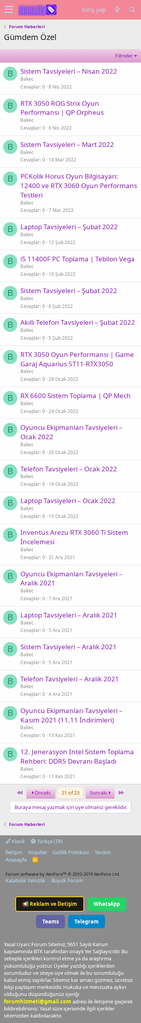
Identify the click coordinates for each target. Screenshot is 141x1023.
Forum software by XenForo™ (62, 874)
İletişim (13, 852)
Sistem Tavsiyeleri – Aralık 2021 (68, 646)
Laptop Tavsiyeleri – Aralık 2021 (69, 614)
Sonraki (99, 792)
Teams (50, 921)
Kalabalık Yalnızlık (25, 880)
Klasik (18, 841)
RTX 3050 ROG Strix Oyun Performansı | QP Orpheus (62, 108)
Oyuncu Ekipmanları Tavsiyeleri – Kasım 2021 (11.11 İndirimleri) (71, 715)
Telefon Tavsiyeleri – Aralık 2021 (69, 678)
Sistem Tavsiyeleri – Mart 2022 (67, 144)
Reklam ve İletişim (49, 903)
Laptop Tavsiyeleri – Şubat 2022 (69, 226)
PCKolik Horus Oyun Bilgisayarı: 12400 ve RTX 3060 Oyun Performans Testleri (78, 185)
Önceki (42, 792)
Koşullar (37, 852)
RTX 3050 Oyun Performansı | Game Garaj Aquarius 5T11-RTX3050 (77, 359)
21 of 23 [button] (70, 792)
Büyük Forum (67, 880)
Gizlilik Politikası (70, 852)
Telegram (86, 921)
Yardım (103, 852)
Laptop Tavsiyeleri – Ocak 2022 (68, 500)
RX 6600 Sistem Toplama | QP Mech (75, 395)
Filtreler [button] (124, 55)
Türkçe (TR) (49, 841)
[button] (9, 10)
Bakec (27, 79)
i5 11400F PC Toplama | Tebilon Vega (77, 258)
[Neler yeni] (117, 9)
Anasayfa (16, 859)
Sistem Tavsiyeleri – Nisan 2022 (68, 71)
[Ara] (132, 9)
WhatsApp (107, 903)
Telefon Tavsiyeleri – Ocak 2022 (68, 468)
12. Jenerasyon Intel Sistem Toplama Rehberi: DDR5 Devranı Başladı (77, 756)
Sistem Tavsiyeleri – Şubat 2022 (68, 290)
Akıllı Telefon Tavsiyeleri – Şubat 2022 (77, 322)
